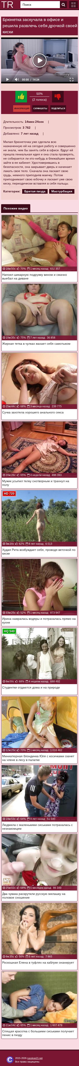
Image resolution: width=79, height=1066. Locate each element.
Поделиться (58, 108)
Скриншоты (40, 108)
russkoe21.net (35, 1058)
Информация (21, 108)
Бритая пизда (34, 191)
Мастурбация (61, 191)
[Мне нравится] (21, 96)
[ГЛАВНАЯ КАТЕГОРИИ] (73, 4)
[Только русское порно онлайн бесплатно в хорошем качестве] (6, 4)
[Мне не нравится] (58, 96)
